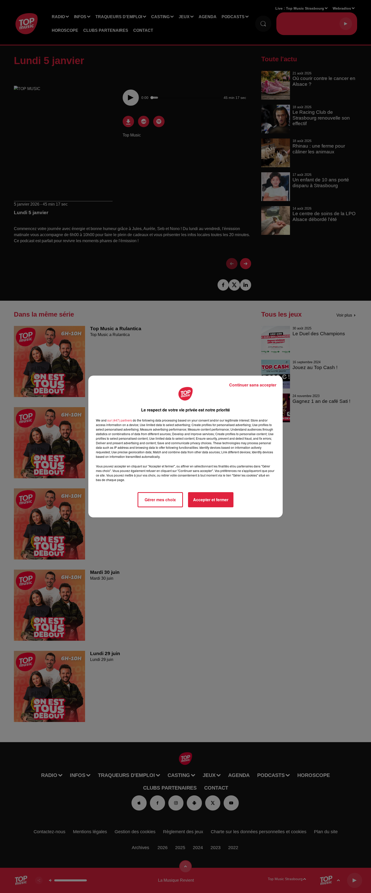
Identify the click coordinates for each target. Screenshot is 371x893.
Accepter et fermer (210, 500)
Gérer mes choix (160, 500)
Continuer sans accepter (252, 385)
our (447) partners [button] (119, 420)
